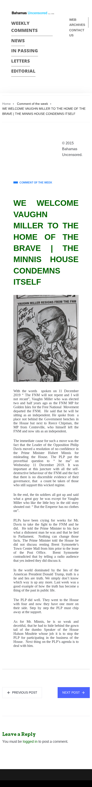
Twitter (71, 58)
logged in (30, 741)
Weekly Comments (24, 27)
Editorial (23, 71)
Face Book (71, 50)
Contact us (76, 32)
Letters (20, 61)
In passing (24, 51)
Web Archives (77, 22)
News (18, 41)
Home (6, 103)
